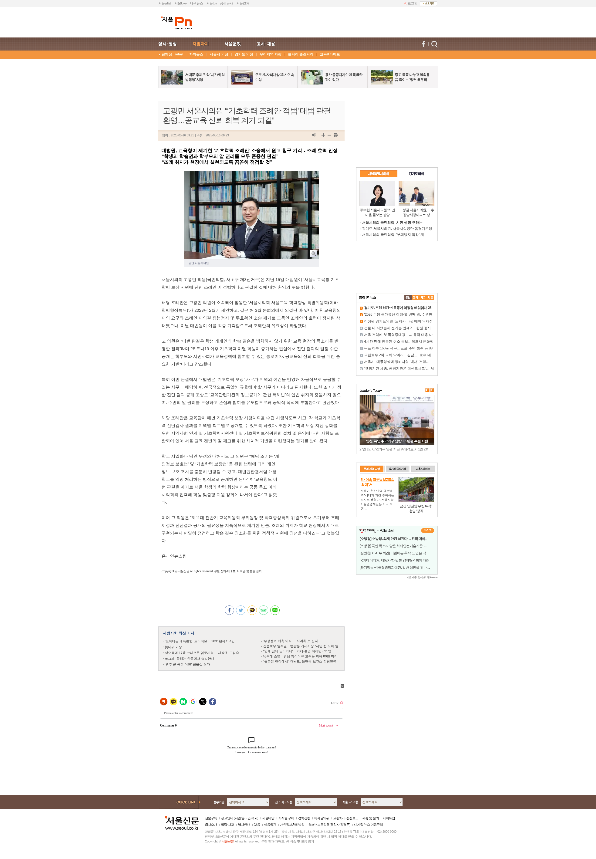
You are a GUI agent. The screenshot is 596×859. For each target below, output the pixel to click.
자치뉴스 (196, 54)
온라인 (246, 818)
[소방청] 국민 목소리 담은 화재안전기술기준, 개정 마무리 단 (402, 546)
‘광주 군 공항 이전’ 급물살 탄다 (187, 664)
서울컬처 (242, 3)
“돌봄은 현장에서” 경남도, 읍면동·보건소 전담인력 (299, 661)
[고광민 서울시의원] (251, 174)
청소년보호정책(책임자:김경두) (329, 824)
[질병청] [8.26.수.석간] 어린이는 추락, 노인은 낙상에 (396, 553)
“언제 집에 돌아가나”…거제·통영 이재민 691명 (297, 651)
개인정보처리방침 (292, 824)
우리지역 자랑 (270, 54)
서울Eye (181, 3)
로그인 (412, 3)
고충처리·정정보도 (345, 818)
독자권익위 (321, 818)
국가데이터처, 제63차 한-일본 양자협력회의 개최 (394, 560)
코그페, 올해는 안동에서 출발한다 (189, 658)
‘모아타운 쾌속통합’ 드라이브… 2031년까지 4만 (200, 641)
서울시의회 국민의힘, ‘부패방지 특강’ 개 (393, 235)
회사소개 (211, 824)
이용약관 (270, 824)
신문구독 (211, 818)
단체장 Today (172, 54)
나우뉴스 (196, 3)
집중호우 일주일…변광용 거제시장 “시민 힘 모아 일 (300, 646)
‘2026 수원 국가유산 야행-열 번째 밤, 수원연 (398, 314)
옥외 (254, 818)
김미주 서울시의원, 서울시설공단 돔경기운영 (397, 228)
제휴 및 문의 (370, 818)
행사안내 (244, 824)
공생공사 (226, 3)
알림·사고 (227, 824)
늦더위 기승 (173, 647)
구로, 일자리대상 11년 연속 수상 (397, 441)
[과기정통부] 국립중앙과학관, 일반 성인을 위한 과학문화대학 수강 (407, 567)
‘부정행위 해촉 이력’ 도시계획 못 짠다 (290, 641)
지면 (238, 818)
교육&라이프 (330, 54)
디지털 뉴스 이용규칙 (368, 824)
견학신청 (304, 818)
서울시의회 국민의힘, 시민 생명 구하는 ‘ (393, 222)
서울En (211, 3)
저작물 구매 (286, 818)
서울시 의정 (219, 54)
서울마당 (268, 818)
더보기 (427, 530)
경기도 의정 (244, 54)
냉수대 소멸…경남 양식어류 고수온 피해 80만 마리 (300, 656)
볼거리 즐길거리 (300, 54)
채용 (257, 824)
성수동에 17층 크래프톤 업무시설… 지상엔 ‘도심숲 (202, 653)
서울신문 (164, 3)
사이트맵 (389, 818)
